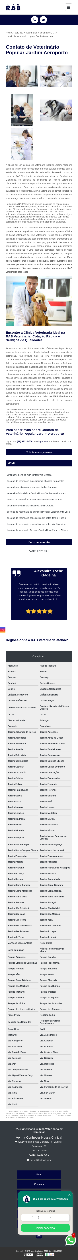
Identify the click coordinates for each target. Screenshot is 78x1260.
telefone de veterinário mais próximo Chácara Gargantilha (35, 481)
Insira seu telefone (45, 1211)
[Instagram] (39, 1235)
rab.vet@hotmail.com (40, 1160)
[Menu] (68, 7)
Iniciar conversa (45, 1227)
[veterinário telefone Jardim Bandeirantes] (22, 144)
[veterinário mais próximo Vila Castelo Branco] (56, 110)
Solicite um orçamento (39, 452)
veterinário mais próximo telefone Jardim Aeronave (32, 487)
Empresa (39, 1184)
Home (39, 1174)
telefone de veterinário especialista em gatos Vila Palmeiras (36, 524)
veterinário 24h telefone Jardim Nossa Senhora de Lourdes (36, 493)
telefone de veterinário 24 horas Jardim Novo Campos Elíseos (37, 530)
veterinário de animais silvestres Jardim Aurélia (30, 505)
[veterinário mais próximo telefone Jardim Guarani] (56, 76)
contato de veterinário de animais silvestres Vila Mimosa (34, 499)
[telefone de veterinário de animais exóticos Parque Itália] (22, 110)
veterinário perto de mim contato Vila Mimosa (29, 475)
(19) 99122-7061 (25, 441)
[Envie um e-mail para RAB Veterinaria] (43, 19)
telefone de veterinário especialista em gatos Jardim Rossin (36, 518)
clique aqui (42, 441)
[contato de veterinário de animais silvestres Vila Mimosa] (22, 76)
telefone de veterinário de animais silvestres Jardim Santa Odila (38, 512)
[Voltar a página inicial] (13, 7)
